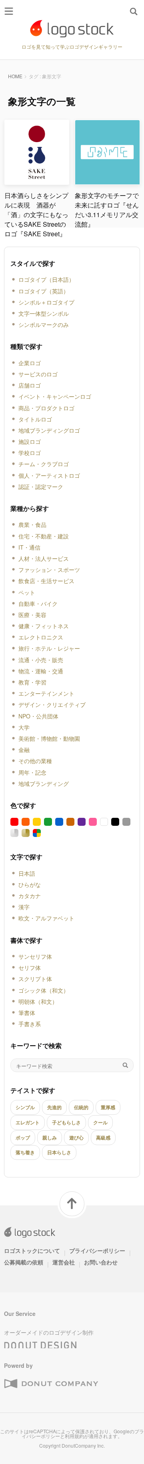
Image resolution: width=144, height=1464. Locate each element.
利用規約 (74, 1435)
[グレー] (126, 821)
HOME (15, 76)
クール (100, 1122)
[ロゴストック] (72, 29)
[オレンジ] (25, 821)
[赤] (14, 821)
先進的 (54, 1107)
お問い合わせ (101, 1262)
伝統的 (81, 1107)
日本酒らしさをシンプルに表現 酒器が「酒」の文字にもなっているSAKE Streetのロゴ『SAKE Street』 (36, 214)
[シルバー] (14, 833)
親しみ (49, 1137)
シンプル (25, 1107)
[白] (104, 821)
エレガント (28, 1122)
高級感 (103, 1137)
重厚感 (108, 1107)
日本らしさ (59, 1152)
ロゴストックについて (32, 1250)
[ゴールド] (25, 833)
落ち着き (25, 1152)
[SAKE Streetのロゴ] (37, 181)
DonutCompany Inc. (83, 1445)
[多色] (36, 833)
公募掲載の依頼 (23, 1262)
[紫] (81, 821)
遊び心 (76, 1137)
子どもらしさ (66, 1122)
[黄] (36, 821)
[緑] (48, 821)
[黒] (115, 821)
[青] (59, 821)
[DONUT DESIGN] (40, 1342)
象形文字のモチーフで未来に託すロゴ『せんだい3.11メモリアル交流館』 (107, 210)
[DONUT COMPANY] (51, 1384)
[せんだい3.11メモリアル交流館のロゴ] (107, 181)
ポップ (23, 1137)
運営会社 (63, 1262)
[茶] (70, 821)
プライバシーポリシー (97, 1250)
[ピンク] (92, 821)
